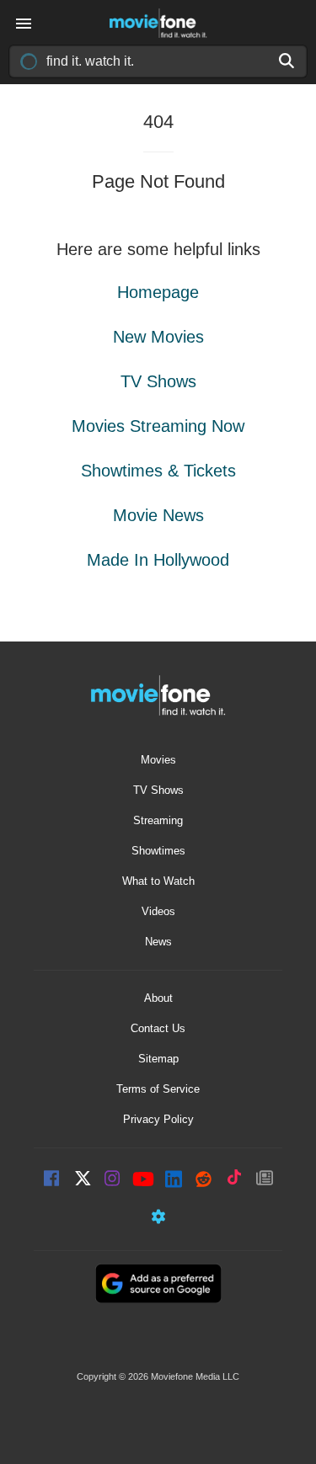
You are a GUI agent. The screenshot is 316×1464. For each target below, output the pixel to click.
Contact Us (158, 1028)
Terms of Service (158, 1089)
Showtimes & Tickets (158, 470)
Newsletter (265, 1180)
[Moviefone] (158, 23)
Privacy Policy (158, 1119)
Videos (158, 911)
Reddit (204, 1180)
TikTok (234, 1180)
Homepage (158, 292)
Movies (158, 759)
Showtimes (158, 850)
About (158, 998)
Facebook (52, 1180)
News (158, 941)
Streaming (158, 820)
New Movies (158, 336)
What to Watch (158, 881)
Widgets (158, 1219)
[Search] (287, 60)
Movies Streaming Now (158, 426)
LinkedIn (174, 1180)
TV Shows (158, 381)
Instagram (113, 1180)
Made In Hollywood (158, 560)
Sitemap (158, 1058)
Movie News (158, 515)
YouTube (143, 1180)
